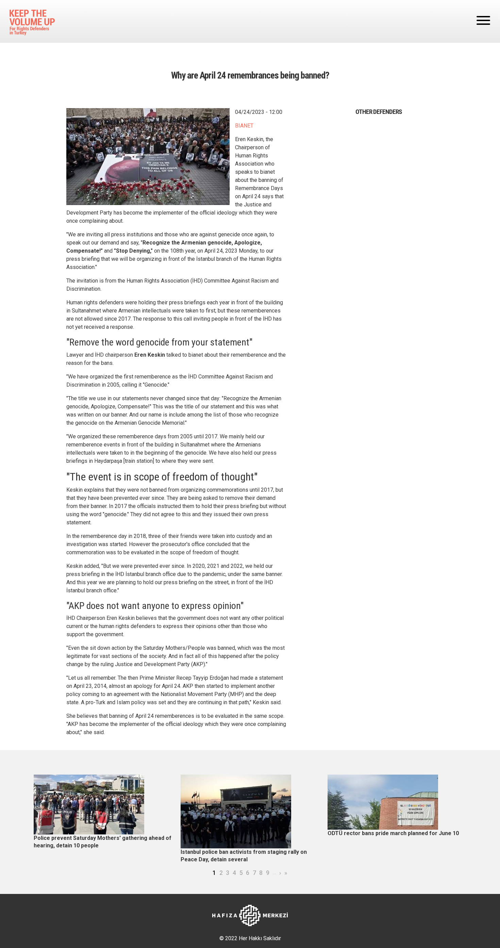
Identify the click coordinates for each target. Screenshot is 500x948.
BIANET (244, 125)
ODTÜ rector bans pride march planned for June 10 (393, 833)
